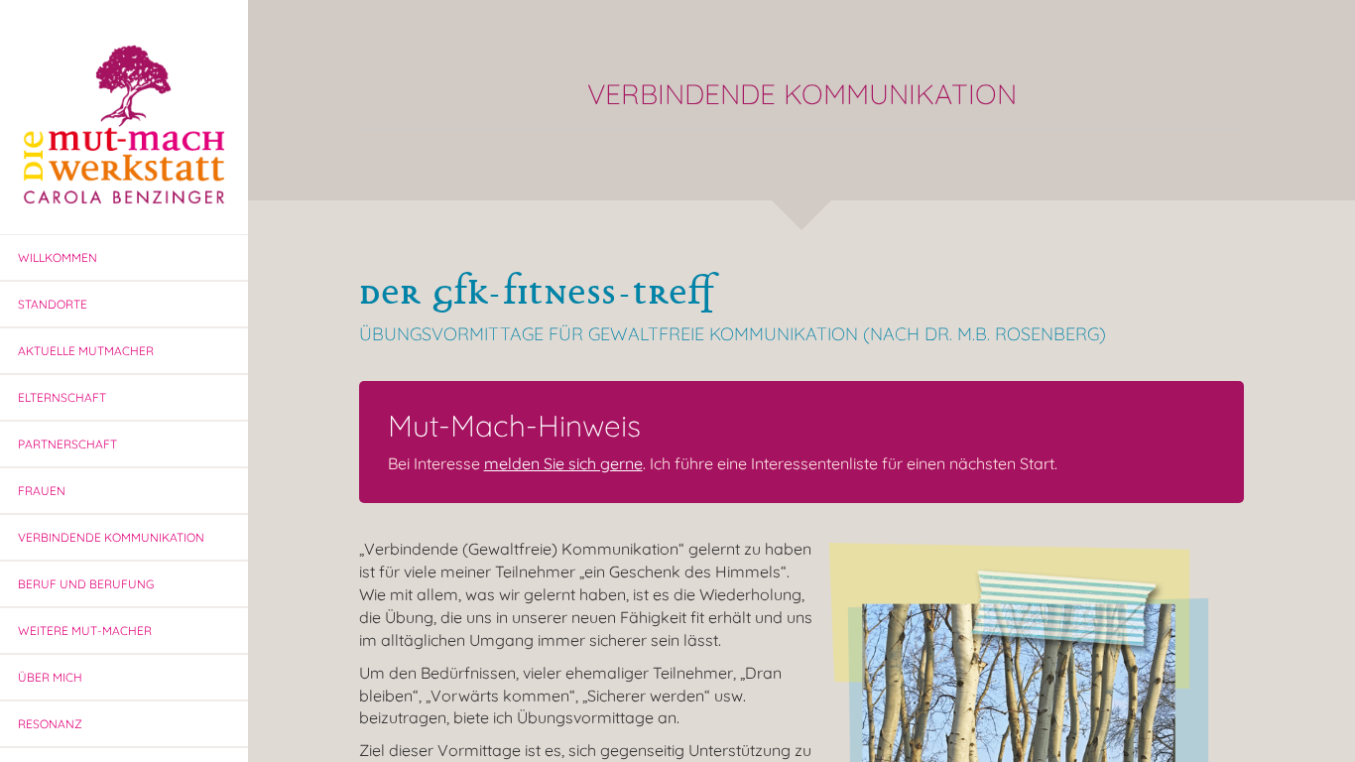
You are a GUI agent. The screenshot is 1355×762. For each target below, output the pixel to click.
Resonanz (50, 723)
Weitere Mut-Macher (85, 630)
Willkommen (57, 257)
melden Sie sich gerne (563, 463)
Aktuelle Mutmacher (86, 350)
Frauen (41, 490)
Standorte (52, 304)
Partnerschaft (67, 444)
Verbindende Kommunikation (111, 537)
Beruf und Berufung (86, 583)
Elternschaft (62, 397)
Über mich (50, 677)
